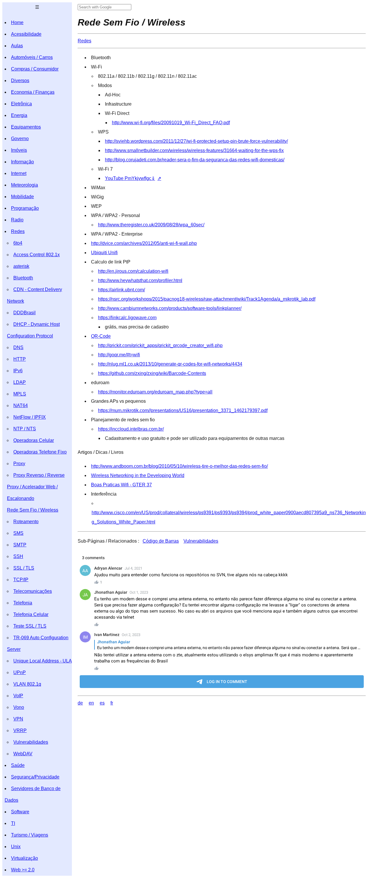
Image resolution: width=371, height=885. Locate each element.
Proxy (19, 463)
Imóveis (19, 150)
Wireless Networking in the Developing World (137, 475)
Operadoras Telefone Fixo (40, 451)
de (80, 702)
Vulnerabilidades (30, 742)
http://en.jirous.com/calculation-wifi (133, 271)
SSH (18, 556)
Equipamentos (26, 126)
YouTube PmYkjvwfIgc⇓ (130, 178)
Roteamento (26, 521)
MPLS (19, 393)
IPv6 (18, 370)
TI (13, 823)
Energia (19, 115)
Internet (18, 173)
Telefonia (22, 602)
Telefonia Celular (30, 614)
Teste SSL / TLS (29, 626)
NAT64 (20, 405)
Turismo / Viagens (29, 834)
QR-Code (101, 336)
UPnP (19, 672)
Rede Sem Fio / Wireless (32, 509)
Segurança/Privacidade (35, 776)
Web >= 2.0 (22, 869)
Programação (25, 208)
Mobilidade (22, 196)
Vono (18, 707)
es (102, 702)
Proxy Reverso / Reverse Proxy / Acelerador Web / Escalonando (36, 487)
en (91, 702)
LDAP (19, 382)
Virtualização (24, 858)
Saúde (18, 765)
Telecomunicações (32, 591)
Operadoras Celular (33, 440)
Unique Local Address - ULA (42, 660)
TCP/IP (20, 579)
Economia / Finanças (32, 92)
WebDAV (22, 753)
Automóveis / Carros (32, 57)
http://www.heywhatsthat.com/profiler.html (140, 280)
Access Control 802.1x (36, 254)
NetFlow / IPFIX (29, 417)
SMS (18, 533)
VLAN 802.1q (27, 684)
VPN (18, 718)
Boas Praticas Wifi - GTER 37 (121, 484)
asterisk (21, 266)
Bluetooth (23, 277)
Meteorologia (24, 185)
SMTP (19, 544)
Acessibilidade (26, 34)
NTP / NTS (24, 428)
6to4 (17, 243)
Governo (20, 138)
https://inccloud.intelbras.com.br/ (131, 429)
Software (20, 811)
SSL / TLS (23, 568)
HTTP (19, 359)
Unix (16, 846)
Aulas (17, 45)
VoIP (18, 695)
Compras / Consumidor (35, 68)
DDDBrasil (24, 312)
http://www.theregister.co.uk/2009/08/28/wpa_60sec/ (151, 224)
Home (17, 22)
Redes (18, 231)
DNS (18, 347)
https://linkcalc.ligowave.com (127, 317)
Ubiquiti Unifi (104, 252)
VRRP (20, 730)
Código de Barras (161, 541)
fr (111, 702)
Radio (17, 219)
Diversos (20, 80)
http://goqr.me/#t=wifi (119, 354)
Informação (22, 161)
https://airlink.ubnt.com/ (121, 289)
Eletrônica (21, 103)
